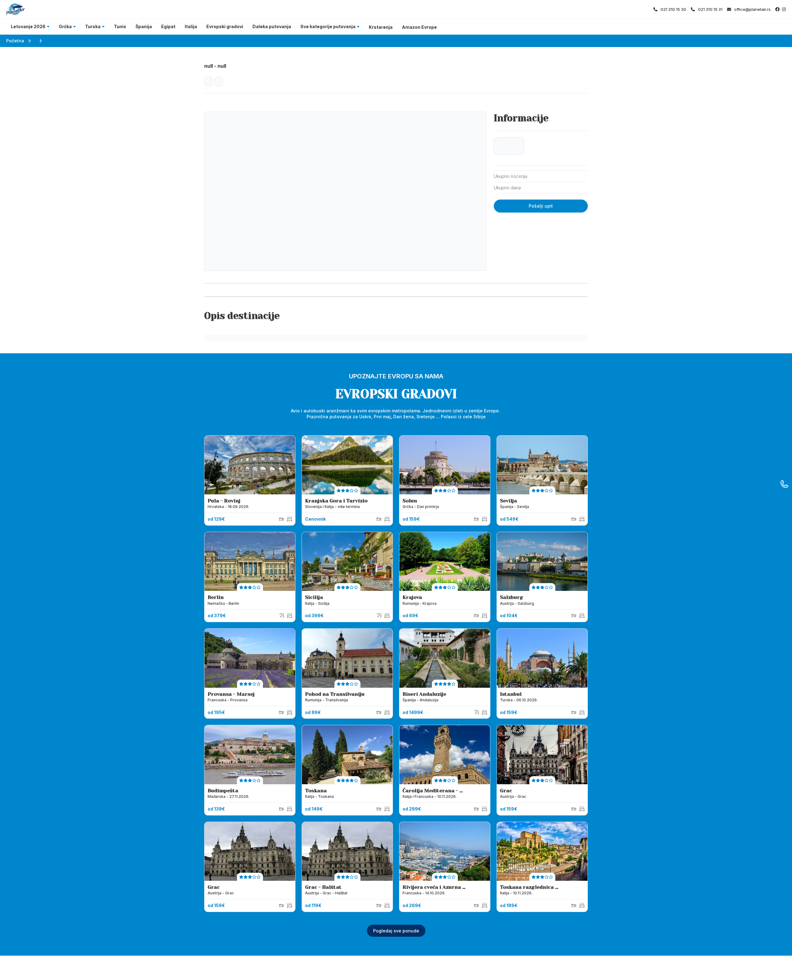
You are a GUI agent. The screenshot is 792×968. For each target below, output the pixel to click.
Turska (93, 26)
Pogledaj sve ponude (396, 930)
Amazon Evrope (419, 27)
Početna (15, 40)
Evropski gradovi (224, 26)
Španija (144, 26)
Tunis (120, 26)
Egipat (168, 26)
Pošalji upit (541, 206)
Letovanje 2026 (28, 26)
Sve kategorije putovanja (327, 26)
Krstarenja (381, 27)
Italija (191, 26)
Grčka (65, 26)
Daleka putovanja (271, 26)
